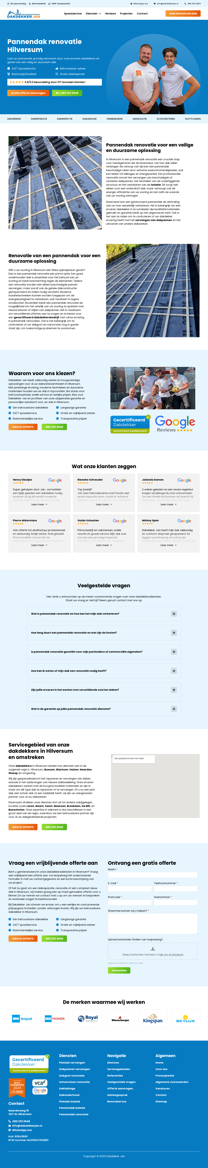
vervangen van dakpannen (153, 220)
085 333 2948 (194, 3)
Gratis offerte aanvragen (28, 93)
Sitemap (161, 1101)
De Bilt (86, 806)
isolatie (156, 184)
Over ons (161, 1069)
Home (159, 1062)
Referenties (115, 1075)
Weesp (13, 773)
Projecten (126, 13)
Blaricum (62, 769)
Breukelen (74, 806)
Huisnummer (162, 897)
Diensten (91, 13)
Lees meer (37, 504)
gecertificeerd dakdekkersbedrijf (36, 317)
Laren (30, 806)
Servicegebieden (118, 1069)
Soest (48, 806)
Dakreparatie (39, 118)
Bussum (49, 769)
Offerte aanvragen (120, 1088)
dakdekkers (24, 766)
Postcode (114, 897)
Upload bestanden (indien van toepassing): (135, 939)
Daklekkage (90, 118)
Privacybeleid (165, 1075)
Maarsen (60, 806)
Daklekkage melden (183, 13)
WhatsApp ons (141, 3)
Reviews (110, 13)
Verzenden (119, 970)
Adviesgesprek (117, 1095)
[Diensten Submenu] (100, 13)
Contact (142, 13)
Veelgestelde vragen (121, 1082)
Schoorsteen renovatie (74, 1082)
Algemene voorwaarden (172, 1082)
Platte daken (193, 118)
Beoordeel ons (116, 1101)
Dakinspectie (64, 118)
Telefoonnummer (165, 883)
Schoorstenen (166, 118)
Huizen (74, 769)
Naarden (86, 769)
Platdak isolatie (69, 1101)
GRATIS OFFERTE (23, 427)
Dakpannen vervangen (74, 1069)
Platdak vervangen (72, 1062)
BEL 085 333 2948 (67, 93)
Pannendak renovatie (73, 1114)
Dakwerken (14, 118)
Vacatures (163, 1088)
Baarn (40, 806)
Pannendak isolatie (72, 1108)
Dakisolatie (140, 118)
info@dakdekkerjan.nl (168, 3)
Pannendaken (115, 118)
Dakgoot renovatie (71, 1075)
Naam (112, 869)
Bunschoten (16, 809)
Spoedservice (73, 13)
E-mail (112, 883)
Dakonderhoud (69, 1095)
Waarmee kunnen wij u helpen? (127, 911)
